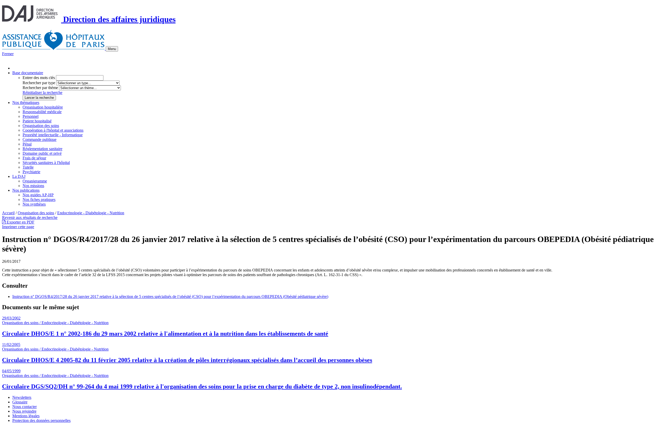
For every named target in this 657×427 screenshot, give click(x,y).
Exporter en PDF (20, 222)
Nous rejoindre (24, 411)
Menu (112, 49)
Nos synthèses (34, 204)
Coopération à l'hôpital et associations (53, 130)
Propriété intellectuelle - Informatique (53, 135)
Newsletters (21, 397)
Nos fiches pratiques (39, 199)
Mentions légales (26, 416)
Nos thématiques (25, 102)
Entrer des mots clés (39, 77)
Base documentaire (27, 73)
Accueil (8, 213)
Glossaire (19, 402)
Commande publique (39, 139)
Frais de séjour (34, 158)
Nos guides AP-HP (38, 195)
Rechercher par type (39, 83)
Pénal (27, 144)
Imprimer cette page (18, 227)
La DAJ (18, 176)
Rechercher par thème (40, 87)
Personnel (30, 116)
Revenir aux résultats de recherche (29, 217)
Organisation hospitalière (43, 107)
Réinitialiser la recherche (42, 92)
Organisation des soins (41, 125)
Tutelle (28, 167)
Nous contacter (24, 406)
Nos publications (26, 190)
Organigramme (35, 181)
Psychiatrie (31, 172)
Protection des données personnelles (41, 420)
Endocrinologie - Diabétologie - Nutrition (90, 213)
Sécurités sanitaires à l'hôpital (46, 162)
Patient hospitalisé (37, 121)
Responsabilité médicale (42, 112)
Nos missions (33, 185)
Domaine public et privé (42, 153)
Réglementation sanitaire (42, 149)
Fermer (8, 54)
